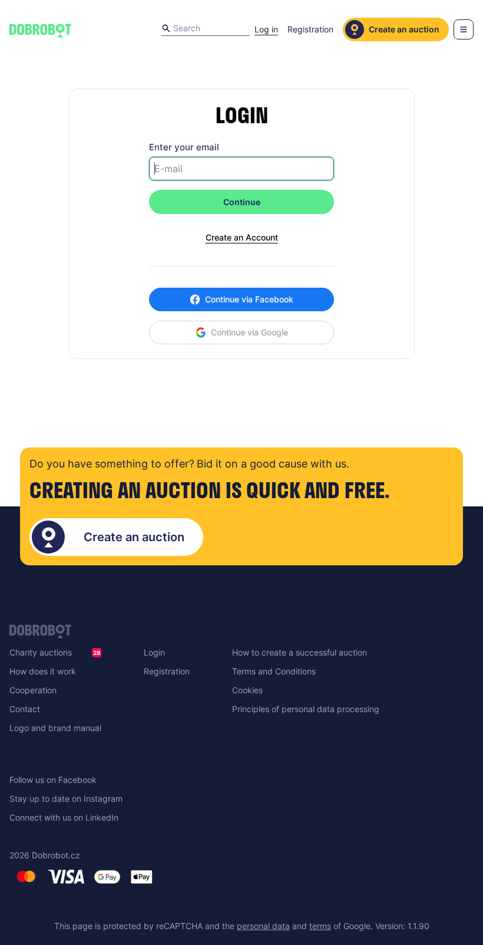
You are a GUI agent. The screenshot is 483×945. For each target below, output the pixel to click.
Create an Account (242, 237)
